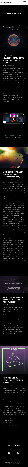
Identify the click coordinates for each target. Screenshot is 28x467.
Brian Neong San (10, 137)
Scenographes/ (19, 462)
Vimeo (18, 137)
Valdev (20, 465)
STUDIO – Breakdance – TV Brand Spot (13, 135)
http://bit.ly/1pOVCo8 (9, 422)
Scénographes (7, 2)
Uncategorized (11, 65)
